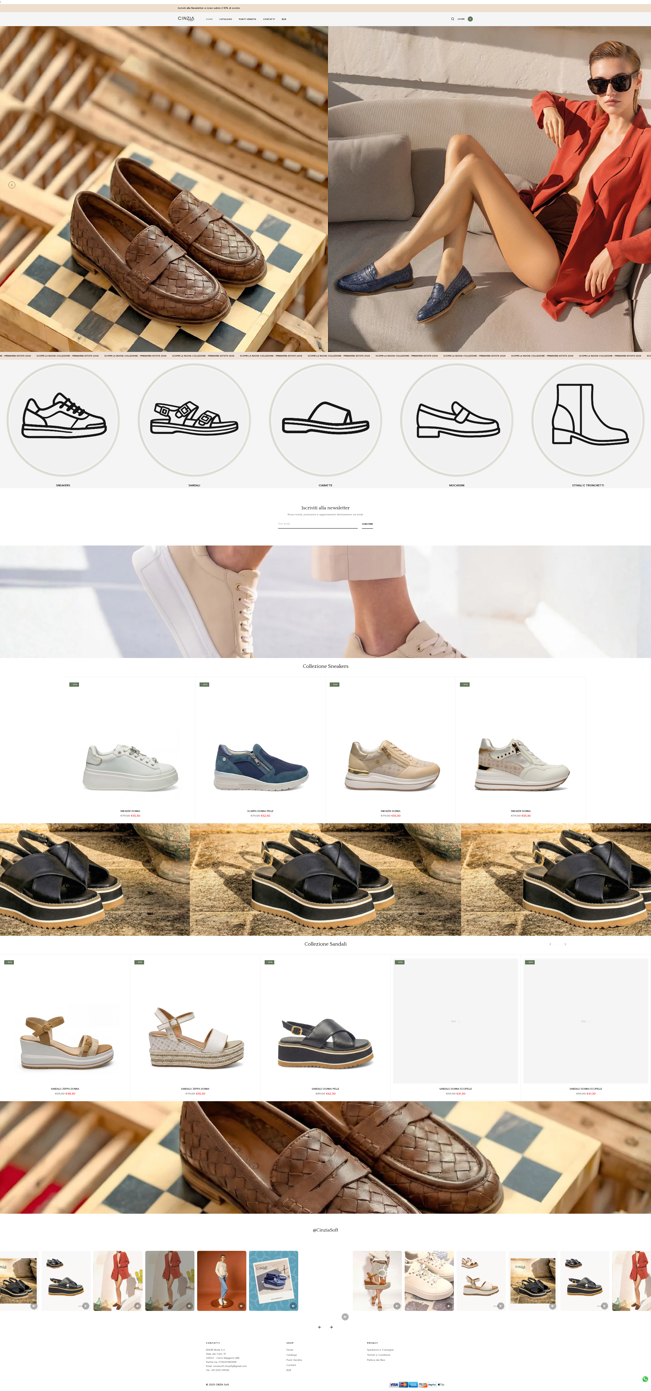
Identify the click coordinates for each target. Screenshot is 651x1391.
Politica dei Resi (376, 1360)
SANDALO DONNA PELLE (195, 1089)
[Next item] (331, 1327)
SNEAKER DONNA (130, 811)
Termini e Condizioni (378, 1355)
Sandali (194, 485)
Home (209, 19)
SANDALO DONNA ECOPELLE (65, 1089)
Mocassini (456, 485)
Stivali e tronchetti (588, 485)
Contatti (269, 19)
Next (639, 185)
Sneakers (63, 485)
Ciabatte (325, 485)
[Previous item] (319, 1327)
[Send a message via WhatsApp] (645, 1379)
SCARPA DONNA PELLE (260, 811)
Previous (11, 185)
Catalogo (225, 19)
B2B (284, 19)
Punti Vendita (247, 19)
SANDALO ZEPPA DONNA (325, 1089)
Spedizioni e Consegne (380, 1350)
